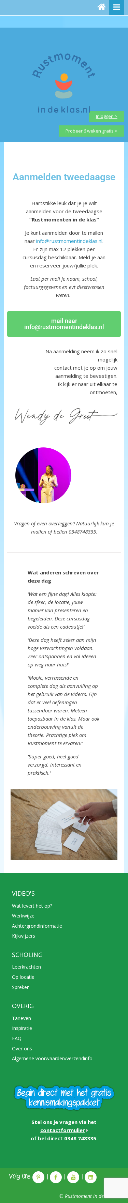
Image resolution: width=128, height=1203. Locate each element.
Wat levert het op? (32, 906)
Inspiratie (22, 1028)
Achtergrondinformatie (37, 926)
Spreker (20, 987)
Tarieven (21, 1018)
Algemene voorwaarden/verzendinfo (52, 1058)
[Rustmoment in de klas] (101, 7)
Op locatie (23, 977)
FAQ (17, 1038)
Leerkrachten (26, 966)
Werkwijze (23, 915)
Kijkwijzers (23, 935)
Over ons (22, 1048)
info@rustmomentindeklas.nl (69, 240)
